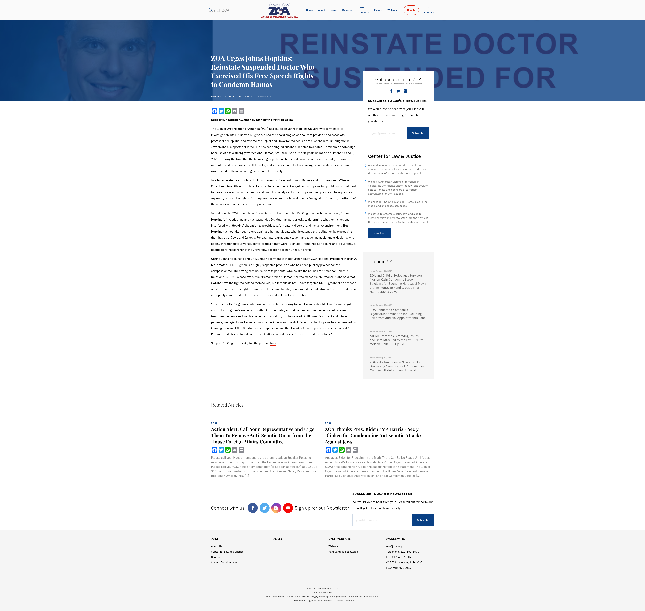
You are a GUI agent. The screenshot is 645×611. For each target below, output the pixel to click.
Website (333, 546)
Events (378, 10)
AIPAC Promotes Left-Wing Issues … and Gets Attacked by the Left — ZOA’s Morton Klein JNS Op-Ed (396, 340)
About (321, 10)
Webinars (392, 10)
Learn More (379, 233)
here (273, 343)
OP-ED (214, 423)
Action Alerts (219, 96)
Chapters (216, 557)
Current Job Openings (224, 562)
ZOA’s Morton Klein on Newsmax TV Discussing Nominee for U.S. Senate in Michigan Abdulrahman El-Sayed (397, 366)
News (334, 10)
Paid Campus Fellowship (343, 551)
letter (221, 180)
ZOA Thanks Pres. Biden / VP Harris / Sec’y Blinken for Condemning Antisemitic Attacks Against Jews (373, 435)
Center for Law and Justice (227, 551)
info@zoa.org (394, 546)
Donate (411, 10)
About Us (216, 546)
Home (309, 10)
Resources (348, 10)
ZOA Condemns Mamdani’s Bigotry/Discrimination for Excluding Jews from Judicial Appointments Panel (398, 314)
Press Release (245, 96)
